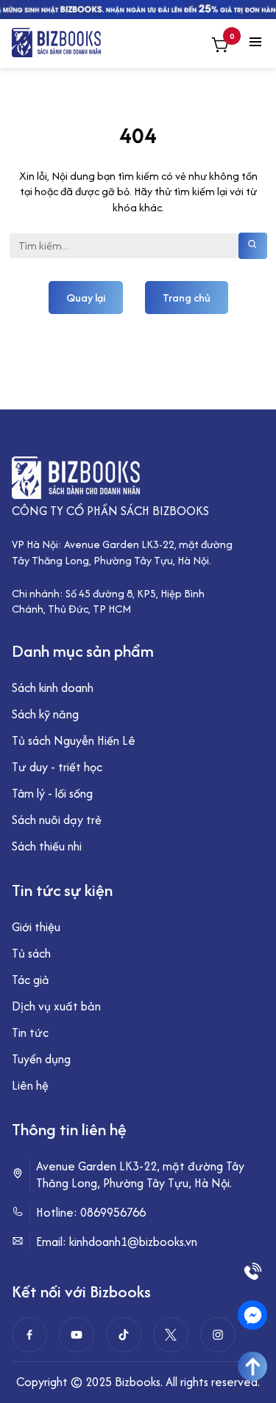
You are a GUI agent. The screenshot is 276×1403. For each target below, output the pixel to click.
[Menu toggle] (255, 43)
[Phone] (252, 1271)
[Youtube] (76, 1334)
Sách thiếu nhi (47, 846)
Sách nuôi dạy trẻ (57, 819)
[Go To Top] (252, 1366)
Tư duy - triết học (57, 767)
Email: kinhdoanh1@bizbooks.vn (116, 1241)
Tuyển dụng (41, 1059)
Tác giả (30, 979)
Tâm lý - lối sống (52, 793)
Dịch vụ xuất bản (56, 1006)
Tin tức (30, 1032)
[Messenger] (252, 1315)
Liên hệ (30, 1085)
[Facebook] (29, 1334)
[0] (220, 46)
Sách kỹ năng (45, 714)
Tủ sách (31, 953)
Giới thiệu (36, 927)
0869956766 (113, 1212)
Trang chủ (186, 297)
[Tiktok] (123, 1334)
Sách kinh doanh (52, 687)
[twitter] (170, 1334)
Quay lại (85, 297)
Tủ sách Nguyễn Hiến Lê (73, 740)
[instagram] (218, 1334)
